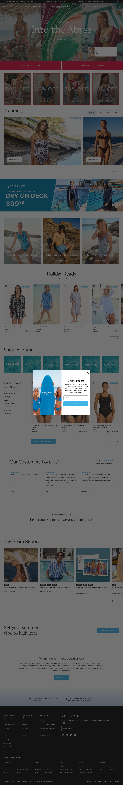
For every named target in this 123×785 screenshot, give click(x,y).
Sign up (76, 404)
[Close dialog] (88, 373)
